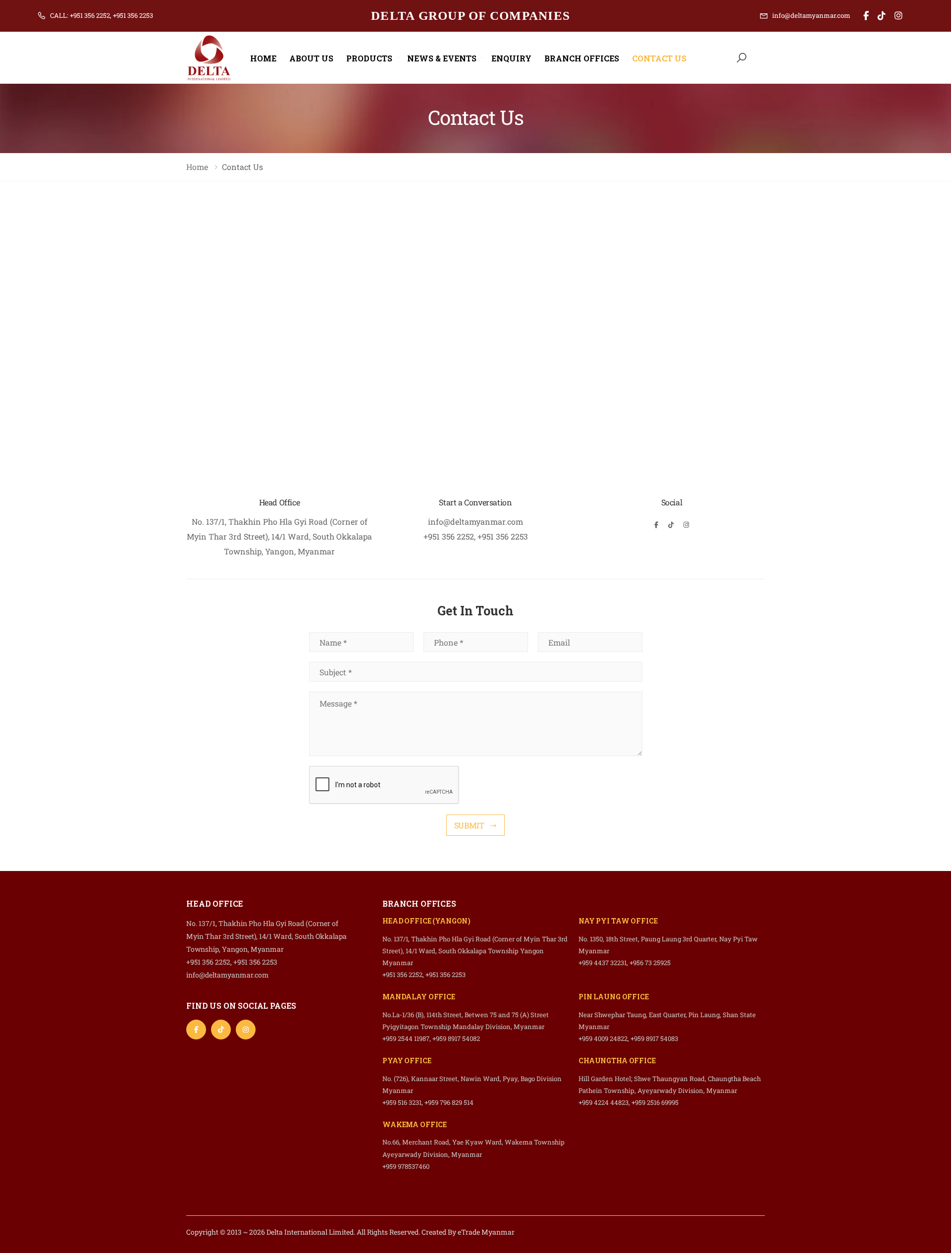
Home (263, 58)
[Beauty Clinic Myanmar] (884, 16)
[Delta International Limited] (868, 16)
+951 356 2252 (448, 536)
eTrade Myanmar (486, 1232)
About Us (311, 58)
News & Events (441, 58)
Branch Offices (581, 58)
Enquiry (511, 58)
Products (369, 58)
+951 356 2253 (502, 536)
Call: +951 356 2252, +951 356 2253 (101, 15)
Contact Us (659, 58)
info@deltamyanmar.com (811, 15)
